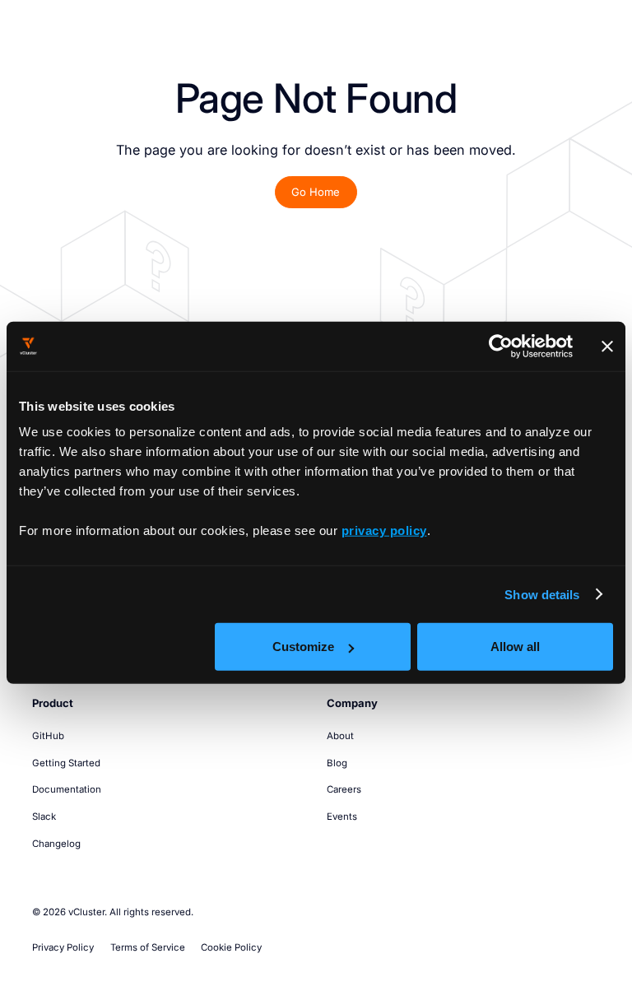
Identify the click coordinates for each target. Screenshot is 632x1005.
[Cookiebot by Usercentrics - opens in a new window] (501, 345)
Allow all (515, 647)
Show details (541, 594)
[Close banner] (607, 345)
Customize (303, 647)
